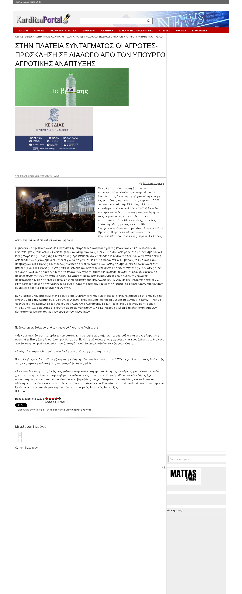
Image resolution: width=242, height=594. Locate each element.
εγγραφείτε (54, 409)
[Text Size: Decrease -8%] (20, 436)
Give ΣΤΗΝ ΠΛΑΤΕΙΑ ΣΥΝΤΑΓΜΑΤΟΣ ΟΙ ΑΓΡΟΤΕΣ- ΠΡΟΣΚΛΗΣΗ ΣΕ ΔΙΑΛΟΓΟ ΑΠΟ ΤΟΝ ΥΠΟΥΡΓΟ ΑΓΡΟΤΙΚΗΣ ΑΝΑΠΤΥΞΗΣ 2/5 (50, 398)
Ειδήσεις (30, 36)
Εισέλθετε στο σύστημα (30, 409)
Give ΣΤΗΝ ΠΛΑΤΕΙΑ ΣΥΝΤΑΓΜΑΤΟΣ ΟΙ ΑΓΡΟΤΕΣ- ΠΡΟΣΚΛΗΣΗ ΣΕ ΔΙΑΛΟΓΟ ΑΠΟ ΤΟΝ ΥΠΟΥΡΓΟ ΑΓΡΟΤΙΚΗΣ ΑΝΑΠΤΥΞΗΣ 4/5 (56, 398)
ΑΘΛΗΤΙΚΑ (107, 30)
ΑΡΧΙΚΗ (23, 30)
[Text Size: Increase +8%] (20, 433)
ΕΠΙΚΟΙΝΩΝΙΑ (199, 30)
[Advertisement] (82, 162)
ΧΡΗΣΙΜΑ (181, 30)
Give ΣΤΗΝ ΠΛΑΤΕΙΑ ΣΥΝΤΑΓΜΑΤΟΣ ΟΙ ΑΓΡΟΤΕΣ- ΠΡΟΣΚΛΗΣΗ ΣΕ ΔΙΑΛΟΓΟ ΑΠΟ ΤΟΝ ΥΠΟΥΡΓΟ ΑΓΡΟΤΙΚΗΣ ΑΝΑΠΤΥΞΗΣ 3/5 (53, 398)
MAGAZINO (89, 30)
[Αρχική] (43, 18)
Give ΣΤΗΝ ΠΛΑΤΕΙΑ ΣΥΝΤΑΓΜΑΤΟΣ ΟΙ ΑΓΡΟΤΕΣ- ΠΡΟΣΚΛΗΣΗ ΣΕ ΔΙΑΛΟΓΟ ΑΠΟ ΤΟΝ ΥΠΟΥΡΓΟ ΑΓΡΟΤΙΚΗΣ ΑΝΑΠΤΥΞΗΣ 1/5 (46, 398)
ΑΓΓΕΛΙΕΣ (164, 30)
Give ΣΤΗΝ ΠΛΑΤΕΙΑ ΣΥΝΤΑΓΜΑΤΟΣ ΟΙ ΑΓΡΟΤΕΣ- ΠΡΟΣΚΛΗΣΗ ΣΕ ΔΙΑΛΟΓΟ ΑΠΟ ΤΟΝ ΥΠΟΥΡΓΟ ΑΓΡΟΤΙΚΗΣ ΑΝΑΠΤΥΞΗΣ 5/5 (59, 398)
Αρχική (19, 36)
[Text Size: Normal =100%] (20, 440)
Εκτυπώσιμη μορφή (153, 183)
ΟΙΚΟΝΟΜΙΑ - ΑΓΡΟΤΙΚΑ (63, 30)
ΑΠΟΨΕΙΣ (39, 30)
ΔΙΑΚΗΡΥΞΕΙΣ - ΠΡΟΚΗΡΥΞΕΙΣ (136, 30)
